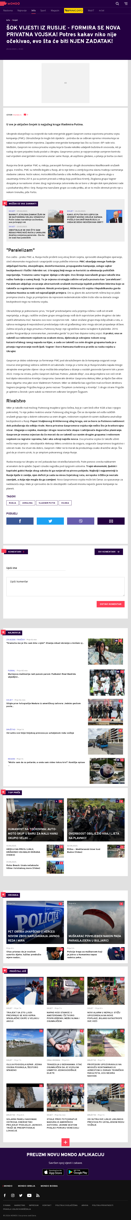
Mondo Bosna (49, 1186)
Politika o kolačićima (66, 1205)
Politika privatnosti (102, 1205)
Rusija (12, 503)
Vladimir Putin (47, 503)
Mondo (8, 1186)
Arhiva (84, 1205)
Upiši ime (11, 568)
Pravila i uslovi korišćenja (17, 1209)
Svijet (15, 20)
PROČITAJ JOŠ (18, 971)
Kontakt (46, 1205)
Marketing (19, 1205)
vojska (65, 503)
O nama (6, 1205)
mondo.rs (17, 115)
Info (8, 20)
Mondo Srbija (26, 1186)
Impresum (34, 1205)
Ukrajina (27, 503)
